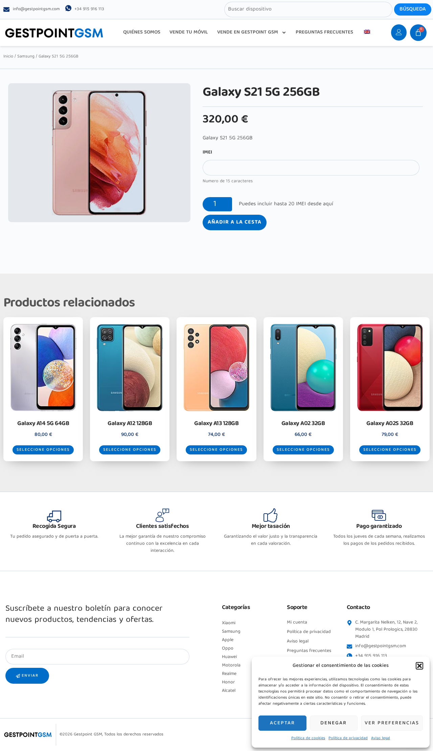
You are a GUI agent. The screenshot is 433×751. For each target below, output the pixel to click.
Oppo (227, 648)
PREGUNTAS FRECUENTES (324, 32)
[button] (419, 665)
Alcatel (228, 691)
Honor (228, 682)
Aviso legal (380, 738)
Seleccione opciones (43, 449)
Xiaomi (228, 623)
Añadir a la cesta (234, 222)
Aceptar (282, 723)
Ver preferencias (392, 723)
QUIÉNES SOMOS (141, 32)
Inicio (8, 57)
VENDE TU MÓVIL (188, 32)
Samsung (26, 57)
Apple (227, 640)
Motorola (231, 665)
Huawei (229, 657)
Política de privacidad (348, 738)
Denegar (333, 723)
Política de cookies (308, 738)
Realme (229, 674)
